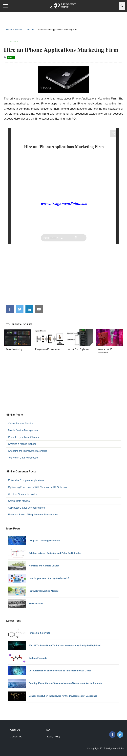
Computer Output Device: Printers (26, 507)
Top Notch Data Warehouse (23, 457)
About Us (15, 729)
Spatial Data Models (19, 500)
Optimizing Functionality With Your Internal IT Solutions (37, 487)
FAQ (47, 729)
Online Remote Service (20, 423)
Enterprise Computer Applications (26, 480)
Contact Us (16, 736)
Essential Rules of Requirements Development (33, 514)
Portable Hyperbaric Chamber (24, 437)
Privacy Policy (52, 736)
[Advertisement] (63, 277)
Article (11, 57)
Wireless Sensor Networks (22, 494)
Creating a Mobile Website (22, 443)
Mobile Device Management (23, 430)
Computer (12, 41)
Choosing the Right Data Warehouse (27, 450)
